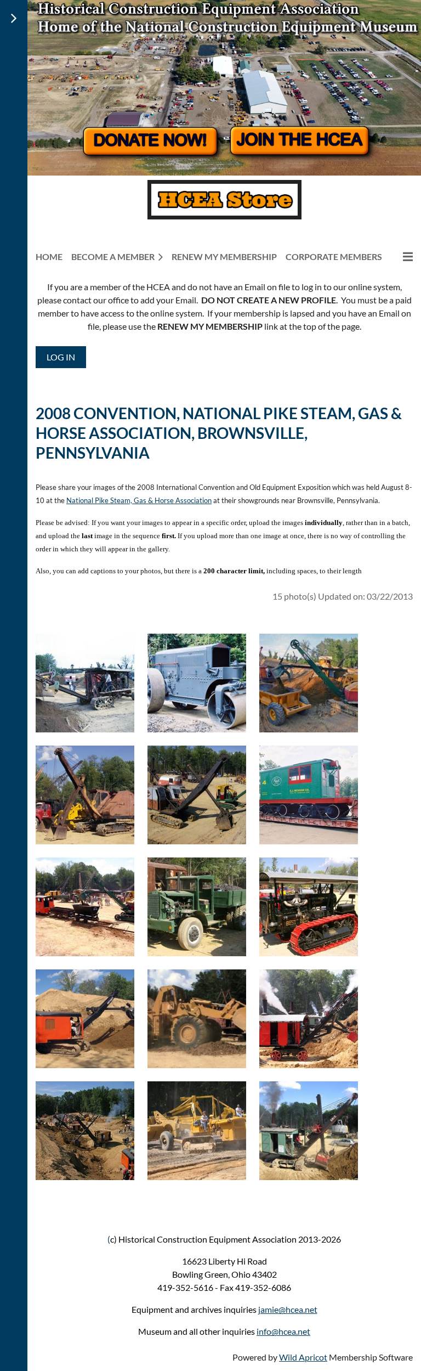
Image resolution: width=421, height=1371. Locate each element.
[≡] (402, 256)
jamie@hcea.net (287, 1309)
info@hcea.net (283, 1331)
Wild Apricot (303, 1357)
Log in (61, 357)
